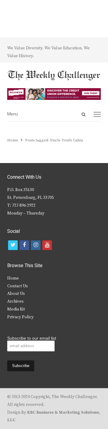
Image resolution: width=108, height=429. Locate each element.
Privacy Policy (20, 317)
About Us (16, 293)
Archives (15, 301)
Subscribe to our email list (31, 338)
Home (13, 278)
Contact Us (17, 286)
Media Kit (16, 309)
